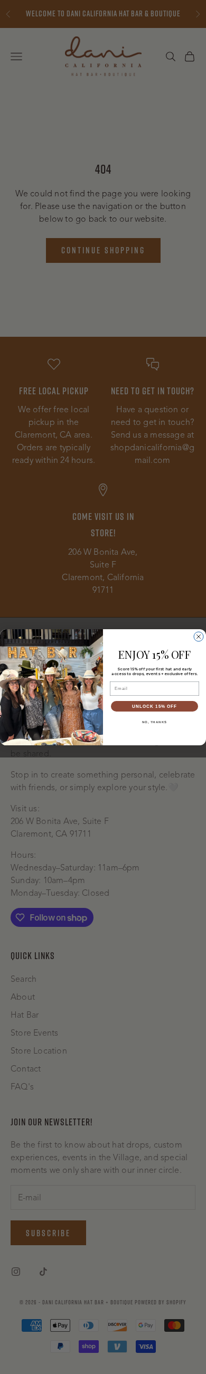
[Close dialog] (198, 636)
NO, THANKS (154, 722)
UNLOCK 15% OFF (154, 706)
